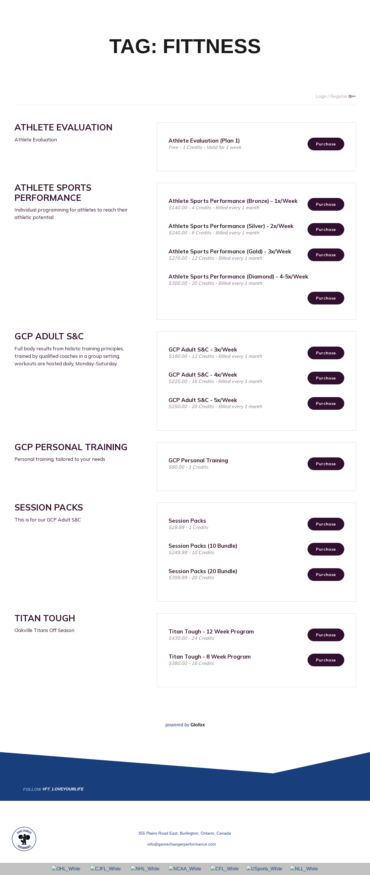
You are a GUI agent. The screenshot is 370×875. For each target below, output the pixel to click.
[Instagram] (322, 829)
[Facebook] (291, 829)
